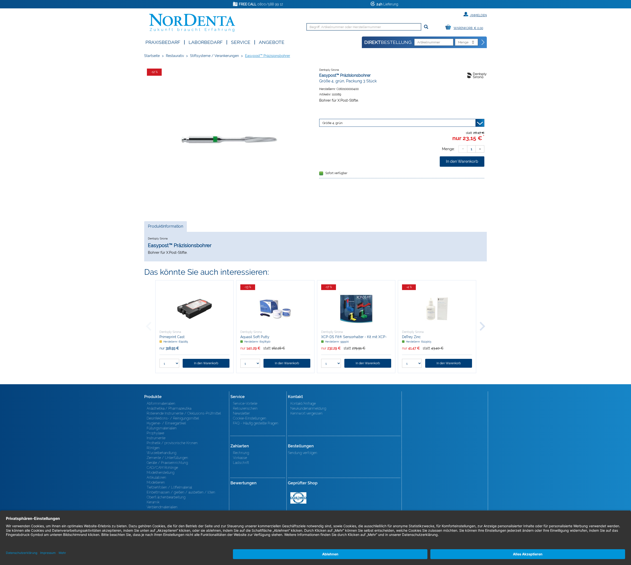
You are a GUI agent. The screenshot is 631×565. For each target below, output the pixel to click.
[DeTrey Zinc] (437, 309)
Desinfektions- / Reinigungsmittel (173, 418)
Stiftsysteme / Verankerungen (214, 56)
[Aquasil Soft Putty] (275, 309)
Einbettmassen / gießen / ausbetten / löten (181, 492)
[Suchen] (426, 27)
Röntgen (153, 448)
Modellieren (156, 482)
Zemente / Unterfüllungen (167, 458)
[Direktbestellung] (483, 42)
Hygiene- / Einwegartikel (166, 423)
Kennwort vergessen (306, 413)
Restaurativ (175, 56)
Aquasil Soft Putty (254, 337)
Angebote (271, 41)
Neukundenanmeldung (308, 408)
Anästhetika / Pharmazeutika (169, 408)
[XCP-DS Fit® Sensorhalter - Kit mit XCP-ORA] (356, 309)
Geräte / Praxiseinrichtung (167, 463)
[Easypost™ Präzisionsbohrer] (229, 140)
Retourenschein (245, 408)
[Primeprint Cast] (194, 309)
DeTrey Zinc (411, 337)
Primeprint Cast (172, 337)
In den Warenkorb (462, 161)
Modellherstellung (160, 472)
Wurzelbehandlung (161, 453)
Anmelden (478, 15)
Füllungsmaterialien (162, 428)
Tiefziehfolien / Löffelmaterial (169, 487)
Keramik (153, 502)
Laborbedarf (206, 41)
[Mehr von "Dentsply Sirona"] (477, 75)
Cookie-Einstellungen (249, 418)
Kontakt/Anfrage (303, 403)
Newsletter (241, 413)
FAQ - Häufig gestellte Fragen (255, 423)
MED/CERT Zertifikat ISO (298, 498)
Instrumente (156, 438)
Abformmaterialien (161, 403)
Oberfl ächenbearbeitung (166, 497)
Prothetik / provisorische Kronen (172, 443)
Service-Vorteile (245, 403)
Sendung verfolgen (302, 453)
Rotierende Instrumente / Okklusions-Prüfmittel (184, 413)
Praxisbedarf (162, 41)
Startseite (152, 56)
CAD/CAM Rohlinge (162, 468)
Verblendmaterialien (162, 507)
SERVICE (240, 41)
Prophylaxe (155, 433)
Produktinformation (165, 228)
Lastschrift (241, 463)
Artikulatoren (156, 477)
